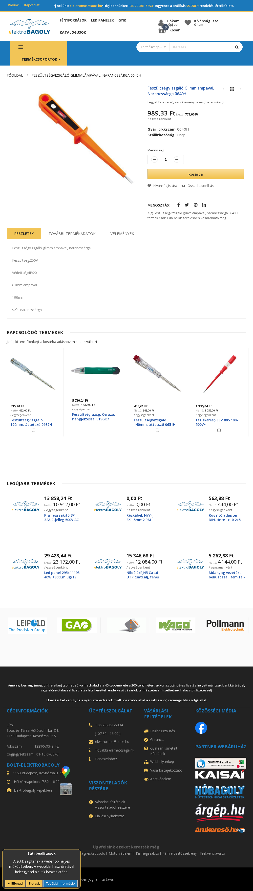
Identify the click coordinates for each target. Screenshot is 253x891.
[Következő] (240, 90)
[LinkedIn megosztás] (203, 205)
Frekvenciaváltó (212, 853)
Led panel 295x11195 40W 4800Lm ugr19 (62, 574)
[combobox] (200, 47)
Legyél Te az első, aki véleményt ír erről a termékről (186, 102)
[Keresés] (237, 47)
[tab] (24, 233)
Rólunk (13, 5)
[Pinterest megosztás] (194, 205)
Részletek (24, 233)
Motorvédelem (120, 853)
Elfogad (17, 883)
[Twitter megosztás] (186, 205)
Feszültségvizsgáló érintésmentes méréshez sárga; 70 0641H (216, 424)
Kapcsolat (32, 5)
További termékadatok (72, 233)
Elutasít (34, 883)
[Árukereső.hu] (220, 830)
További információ (60, 883)
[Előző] (223, 90)
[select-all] (84, 341)
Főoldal (15, 75)
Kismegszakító (147, 853)
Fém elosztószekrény (180, 853)
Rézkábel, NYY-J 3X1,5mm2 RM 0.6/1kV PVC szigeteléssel (139, 522)
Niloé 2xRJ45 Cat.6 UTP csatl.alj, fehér (142, 574)
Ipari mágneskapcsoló (87, 853)
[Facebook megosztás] (177, 205)
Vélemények (122, 233)
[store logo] (29, 26)
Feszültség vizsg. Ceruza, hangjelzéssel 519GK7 (31, 416)
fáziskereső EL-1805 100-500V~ (155, 422)
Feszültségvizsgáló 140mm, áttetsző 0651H (93, 422)
